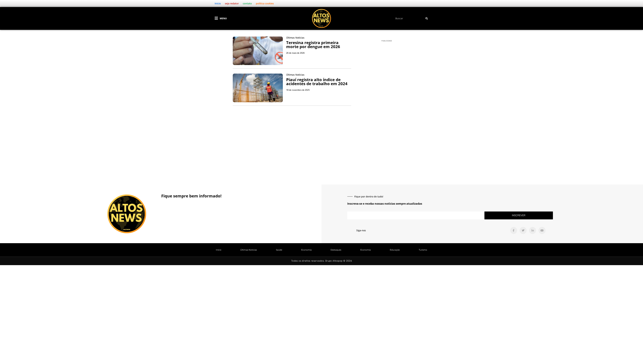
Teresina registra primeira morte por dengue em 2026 (313, 44)
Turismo (423, 250)
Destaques (336, 250)
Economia (306, 250)
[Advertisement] (321, 146)
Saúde (279, 250)
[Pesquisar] (427, 18)
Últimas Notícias (248, 250)
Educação (395, 250)
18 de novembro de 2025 (298, 89)
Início (218, 250)
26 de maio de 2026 (295, 52)
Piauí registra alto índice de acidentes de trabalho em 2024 (316, 81)
